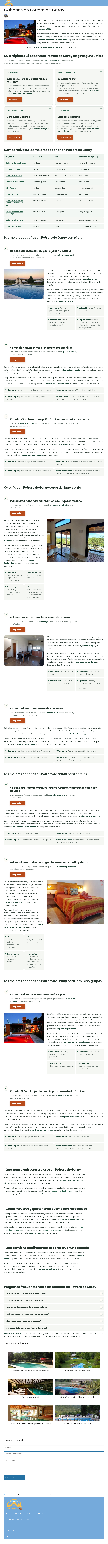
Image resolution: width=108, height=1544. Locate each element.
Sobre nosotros (11, 1530)
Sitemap (9, 1525)
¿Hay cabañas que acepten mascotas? (23, 1321)
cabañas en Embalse (51, 1230)
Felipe (11, 16)
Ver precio (13, 99)
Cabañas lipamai (13, 194)
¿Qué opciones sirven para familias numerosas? (27, 1314)
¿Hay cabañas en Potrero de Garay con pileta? (26, 1293)
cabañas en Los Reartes (62, 1191)
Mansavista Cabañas (18, 116)
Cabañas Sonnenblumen (16, 163)
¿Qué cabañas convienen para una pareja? (25, 1300)
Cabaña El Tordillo (13, 226)
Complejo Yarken (66, 79)
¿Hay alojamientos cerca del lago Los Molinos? (27, 1307)
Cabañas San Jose (14, 175)
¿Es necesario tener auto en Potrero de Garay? (26, 1328)
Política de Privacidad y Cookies (18, 1519)
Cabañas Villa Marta (68, 116)
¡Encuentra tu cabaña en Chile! (17, 1536)
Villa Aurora (11, 188)
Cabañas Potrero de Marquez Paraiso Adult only (27, 80)
